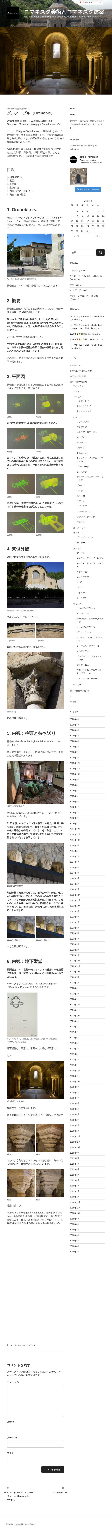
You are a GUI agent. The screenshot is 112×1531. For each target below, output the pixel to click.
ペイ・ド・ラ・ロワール (88, 678)
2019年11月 (75, 1142)
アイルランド (79, 386)
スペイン (77, 548)
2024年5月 (75, 867)
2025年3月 (75, 812)
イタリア (77, 417)
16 (82, 221)
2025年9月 (75, 779)
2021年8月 (75, 1026)
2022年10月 (75, 972)
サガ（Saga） (76, 285)
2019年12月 (75, 1136)
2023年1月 (75, 955)
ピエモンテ (82, 472)
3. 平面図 (11, 184)
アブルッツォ (83, 421)
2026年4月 (75, 741)
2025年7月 (75, 790)
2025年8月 (75, 785)
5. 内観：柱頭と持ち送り (20, 191)
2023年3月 (75, 944)
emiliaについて (76, 365)
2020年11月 (75, 1076)
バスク (80, 587)
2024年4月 (75, 873)
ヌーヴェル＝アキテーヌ (88, 646)
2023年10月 (75, 906)
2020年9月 (75, 1087)
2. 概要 (10, 180)
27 (103, 226)
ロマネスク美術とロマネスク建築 (64, 12)
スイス (76, 533)
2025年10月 (75, 774)
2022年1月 (75, 999)
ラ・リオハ (82, 598)
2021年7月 (75, 1032)
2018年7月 (75, 1229)
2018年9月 (75, 1219)
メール (12, 1437)
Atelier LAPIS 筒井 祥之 (83, 328)
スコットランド (84, 406)
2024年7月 (75, 856)
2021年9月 (75, 1021)
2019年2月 (75, 1191)
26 (98, 226)
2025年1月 (75, 823)
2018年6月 (75, 1235)
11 (93, 216)
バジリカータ (83, 466)
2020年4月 (75, 1114)
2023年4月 (75, 939)
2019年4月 (75, 1180)
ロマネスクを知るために (81, 371)
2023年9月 (75, 911)
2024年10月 (75, 840)
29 (77, 231)
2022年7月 (75, 983)
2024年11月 (75, 834)
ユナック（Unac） (78, 270)
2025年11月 (75, 768)
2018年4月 (75, 1246)
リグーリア (82, 506)
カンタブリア (83, 577)
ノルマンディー (84, 651)
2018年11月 (75, 1208)
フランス (77, 604)
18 (93, 221)
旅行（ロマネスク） (79, 382)
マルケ (80, 490)
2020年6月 (75, 1103)
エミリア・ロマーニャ (87, 432)
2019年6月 (75, 1169)
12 (98, 216)
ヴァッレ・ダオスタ (86, 516)
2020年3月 (75, 1120)
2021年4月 (75, 1048)
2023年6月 (75, 928)
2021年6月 (75, 1037)
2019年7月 (75, 1164)
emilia (27, 109)
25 (93, 226)
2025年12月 (75, 763)
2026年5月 (75, 735)
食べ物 (73, 702)
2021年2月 (75, 1059)
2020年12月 (75, 1070)
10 (87, 216)
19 (98, 221)
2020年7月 (75, 1098)
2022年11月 (75, 966)
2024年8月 (75, 851)
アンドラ (77, 391)
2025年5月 (75, 801)
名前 (11, 1422)
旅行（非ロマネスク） (80, 691)
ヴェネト (81, 522)
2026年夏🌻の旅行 (78, 334)
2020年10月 (75, 1081)
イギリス (77, 396)
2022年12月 (75, 960)
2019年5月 (75, 1175)
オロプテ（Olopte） (79, 290)
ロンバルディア (84, 511)
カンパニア (82, 442)
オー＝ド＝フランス (86, 627)
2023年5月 (75, 933)
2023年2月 (75, 950)
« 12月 (77, 236)
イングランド (83, 401)
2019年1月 (75, 1197)
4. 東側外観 (13, 187)
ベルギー (77, 684)
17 (87, 221)
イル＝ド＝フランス (86, 608)
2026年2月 (75, 752)
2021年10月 (75, 1015)
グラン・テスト (84, 632)
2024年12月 (75, 829)
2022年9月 (75, 977)
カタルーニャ (83, 572)
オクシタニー (83, 613)
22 (77, 226)
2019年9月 (75, 1153)
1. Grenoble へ (14, 177)
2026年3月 (75, 746)
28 (72, 231)
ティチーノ (82, 542)
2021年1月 (75, 1065)
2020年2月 (75, 1125)
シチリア (81, 447)
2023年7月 (75, 922)
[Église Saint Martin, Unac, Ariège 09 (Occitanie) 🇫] (78, 176)
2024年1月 (75, 889)
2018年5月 (75, 1240)
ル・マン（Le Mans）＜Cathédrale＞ (87, 316)
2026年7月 (75, 725)
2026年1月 (75, 757)
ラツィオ (81, 501)
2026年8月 (75, 719)
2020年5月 (75, 1109)
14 (72, 221)
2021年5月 (75, 1043)
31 (87, 231)
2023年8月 (75, 917)
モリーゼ (81, 496)
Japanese (87, 2)
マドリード (82, 592)
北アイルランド (84, 411)
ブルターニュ (83, 665)
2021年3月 (75, 1054)
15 (77, 221)
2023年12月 (75, 895)
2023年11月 (75, 900)
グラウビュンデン (85, 537)
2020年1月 (75, 1131)
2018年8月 (75, 1224)
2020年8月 (75, 1092)
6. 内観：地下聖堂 (16, 194)
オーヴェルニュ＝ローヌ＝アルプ (23, 1345)
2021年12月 (75, 1004)
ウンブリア (82, 427)
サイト (10, 1453)
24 (87, 226)
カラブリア (82, 437)
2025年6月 (75, 796)
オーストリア (79, 528)
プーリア (81, 485)
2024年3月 (75, 878)
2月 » (98, 236)
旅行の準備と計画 (78, 376)
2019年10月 (75, 1147)
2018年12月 (75, 1202)
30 (82, 231)
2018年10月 (75, 1213)
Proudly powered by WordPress (20, 1524)
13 (103, 216)
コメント (13, 1382)
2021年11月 (75, 1010)
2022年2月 (75, 994)
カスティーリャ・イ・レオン (90, 558)
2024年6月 (75, 862)
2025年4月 (75, 807)
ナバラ (80, 582)
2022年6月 (75, 988)
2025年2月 (75, 818)
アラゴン (81, 553)
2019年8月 (75, 1158)
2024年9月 (75, 845)
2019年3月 (75, 1186)
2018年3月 (75, 1251)
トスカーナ (82, 453)
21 (72, 226)
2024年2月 (75, 884)
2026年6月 (75, 730)
